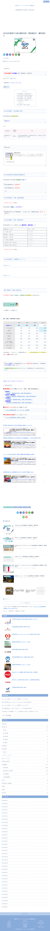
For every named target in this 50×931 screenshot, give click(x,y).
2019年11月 (5, 859)
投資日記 (25, 745)
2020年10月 (5, 825)
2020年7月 (5, 834)
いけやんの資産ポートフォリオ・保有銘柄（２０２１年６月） (16, 699)
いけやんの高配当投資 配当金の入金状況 (15, 417)
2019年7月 (5, 872)
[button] (47, 715)
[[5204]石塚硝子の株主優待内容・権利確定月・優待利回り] (10, 54)
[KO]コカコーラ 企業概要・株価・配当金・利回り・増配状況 (25, 672)
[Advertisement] (25, 21)
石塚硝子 (25, 507)
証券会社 (26, 736)
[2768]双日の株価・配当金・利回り (19, 687)
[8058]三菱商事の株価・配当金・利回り (20, 649)
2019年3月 (5, 885)
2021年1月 (5, 816)
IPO (25, 780)
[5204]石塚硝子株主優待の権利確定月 (25, 95)
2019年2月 (5, 888)
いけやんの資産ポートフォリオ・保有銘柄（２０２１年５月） (16, 705)
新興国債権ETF (26, 777)
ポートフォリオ (25, 758)
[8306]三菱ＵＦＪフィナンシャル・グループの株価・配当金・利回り (26, 634)
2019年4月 (5, 881)
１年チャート (21, 101)
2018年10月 (5, 900)
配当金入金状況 (25, 761)
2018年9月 (5, 903)
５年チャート (21, 103)
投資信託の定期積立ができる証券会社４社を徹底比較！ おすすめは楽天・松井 (22, 437)
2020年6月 (5, 838)
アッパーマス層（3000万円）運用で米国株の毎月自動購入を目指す (19, 454)
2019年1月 (5, 891)
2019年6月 (5, 875)
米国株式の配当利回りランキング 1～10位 (21, 664)
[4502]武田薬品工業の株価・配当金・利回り (21, 626)
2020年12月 (5, 819)
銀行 (26, 752)
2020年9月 (5, 828)
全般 (26, 730)
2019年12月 (5, 856)
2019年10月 (5, 863)
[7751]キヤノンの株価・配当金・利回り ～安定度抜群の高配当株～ (26, 679)
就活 (25, 786)
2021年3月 (5, 809)
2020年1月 (5, 853)
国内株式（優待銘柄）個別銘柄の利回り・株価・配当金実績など (22, 396)
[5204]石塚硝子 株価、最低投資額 (24, 96)
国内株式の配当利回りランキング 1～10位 (21, 641)
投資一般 (25, 726)
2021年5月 (5, 806)
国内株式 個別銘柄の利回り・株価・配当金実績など (19, 393)
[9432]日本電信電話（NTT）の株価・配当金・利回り (23, 656)
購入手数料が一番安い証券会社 (23, 104)
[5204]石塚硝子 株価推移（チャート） (25, 100)
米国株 (26, 742)
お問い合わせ (41, 926)
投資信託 (26, 739)
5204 (29, 507)
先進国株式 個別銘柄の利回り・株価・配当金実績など (20, 399)
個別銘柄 (25, 764)
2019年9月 (5, 866)
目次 (23, 91)
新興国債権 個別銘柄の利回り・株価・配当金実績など (20, 402)
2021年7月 (5, 800)
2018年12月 (5, 894)
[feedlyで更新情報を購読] (23, 517)
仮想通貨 (25, 926)
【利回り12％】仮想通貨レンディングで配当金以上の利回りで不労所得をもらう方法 (20, 711)
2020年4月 (5, 844)
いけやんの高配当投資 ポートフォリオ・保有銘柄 (17, 410)
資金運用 (25, 748)
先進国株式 (26, 773)
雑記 (25, 789)
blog (9, 921)
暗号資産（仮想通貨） (25, 783)
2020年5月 (5, 841)
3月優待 (20, 507)
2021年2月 (5, 812)
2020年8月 (5, 831)
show (7, 86)
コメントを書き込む (25, 602)
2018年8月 (5, 906)
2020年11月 (5, 822)
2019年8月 (5, 869)
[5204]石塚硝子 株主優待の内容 (24, 93)
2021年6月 (5, 803)
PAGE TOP (25, 913)
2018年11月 (5, 897)
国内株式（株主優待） (8, 507)
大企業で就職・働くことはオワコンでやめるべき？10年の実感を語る (17, 702)
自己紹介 (25, 723)
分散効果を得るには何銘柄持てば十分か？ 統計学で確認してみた (18, 472)
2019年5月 (5, 878)
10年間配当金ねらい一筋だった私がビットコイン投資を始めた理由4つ (17, 708)
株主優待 (15, 507)
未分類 (25, 792)
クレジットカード (26, 755)
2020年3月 (5, 847)
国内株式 (26, 767)
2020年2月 (5, 850)
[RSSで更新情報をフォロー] (26, 517)
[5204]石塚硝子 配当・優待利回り (24, 98)
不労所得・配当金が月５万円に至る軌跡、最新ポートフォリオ (17, 425)
